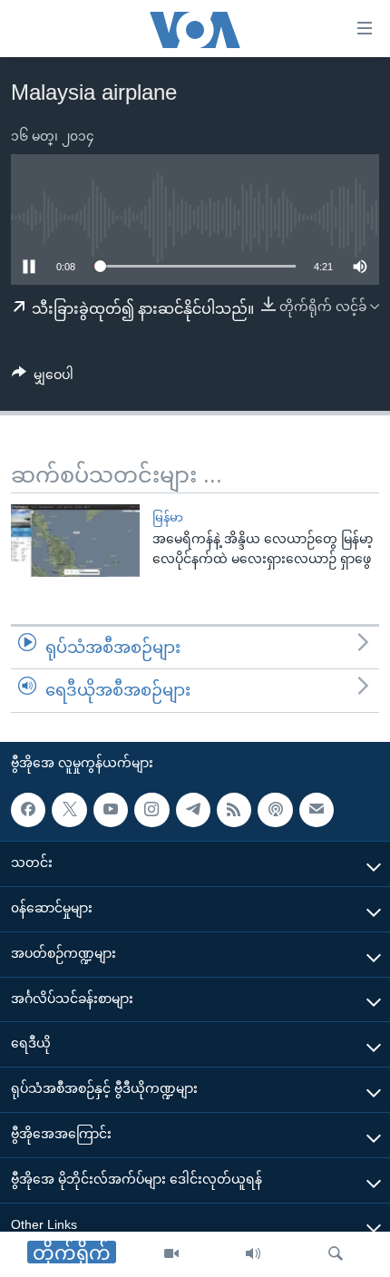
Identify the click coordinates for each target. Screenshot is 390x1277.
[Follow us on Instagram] (151, 810)
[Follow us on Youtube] (110, 810)
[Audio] (253, 1254)
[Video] (171, 1254)
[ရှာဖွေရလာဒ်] (335, 1254)
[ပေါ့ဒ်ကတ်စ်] (275, 810)
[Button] (42, 378)
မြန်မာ (167, 517)
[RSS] (234, 810)
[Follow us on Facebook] (28, 810)
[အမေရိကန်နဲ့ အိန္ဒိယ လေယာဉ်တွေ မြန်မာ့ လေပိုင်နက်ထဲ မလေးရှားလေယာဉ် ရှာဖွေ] (75, 540)
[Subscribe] (316, 810)
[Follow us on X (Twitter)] (69, 810)
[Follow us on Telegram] (193, 810)
